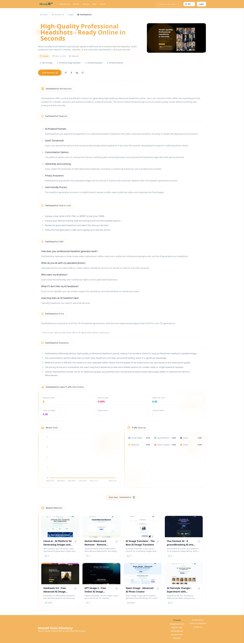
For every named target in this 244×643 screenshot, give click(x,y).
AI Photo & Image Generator (70, 63)
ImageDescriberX (177, 624)
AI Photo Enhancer (116, 63)
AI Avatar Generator (94, 63)
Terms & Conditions (197, 623)
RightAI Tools (176, 627)
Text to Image (47, 63)
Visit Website (48, 72)
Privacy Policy (197, 620)
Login (201, 4)
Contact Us (197, 627)
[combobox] (189, 4)
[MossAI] (45, 4)
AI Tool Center (177, 634)
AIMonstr (177, 638)
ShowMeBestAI (177, 631)
